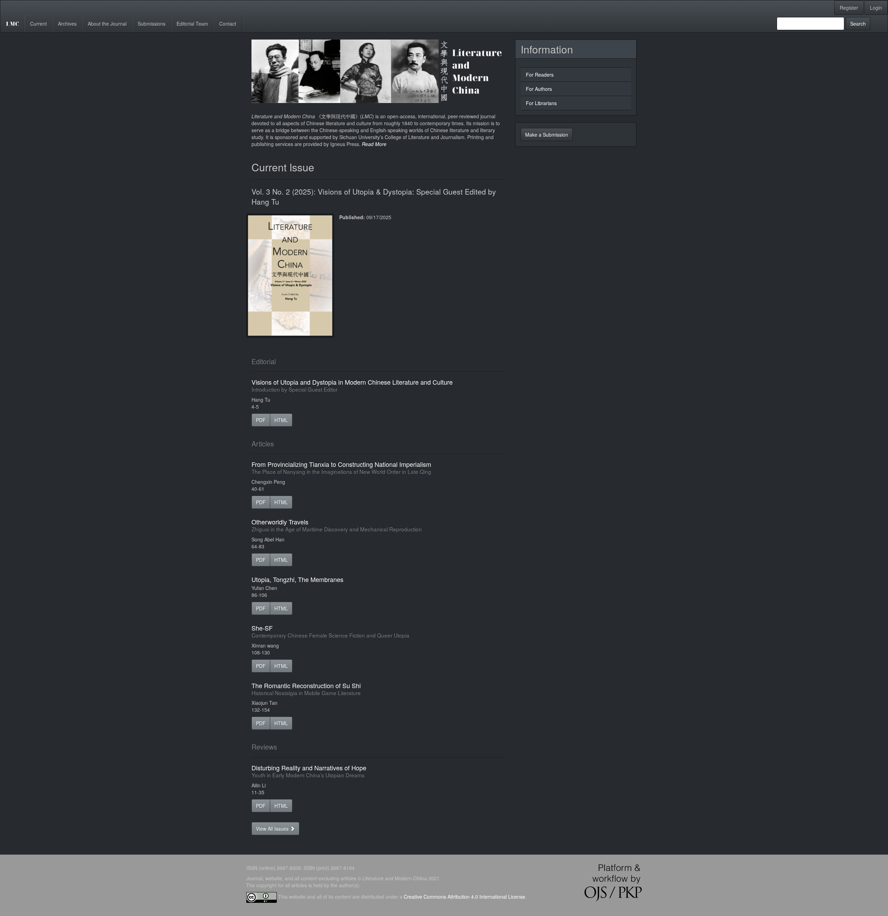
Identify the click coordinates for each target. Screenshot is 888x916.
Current (38, 23)
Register (849, 7)
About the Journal (107, 23)
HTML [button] (281, 420)
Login (876, 7)
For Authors (539, 88)
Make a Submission (546, 134)
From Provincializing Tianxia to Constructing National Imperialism (341, 467)
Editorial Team (192, 23)
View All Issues (273, 828)
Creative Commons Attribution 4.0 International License (464, 896)
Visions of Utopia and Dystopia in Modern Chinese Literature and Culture (352, 385)
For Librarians (541, 103)
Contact (227, 23)
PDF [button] (261, 420)
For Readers (540, 74)
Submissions (151, 23)
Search (858, 23)
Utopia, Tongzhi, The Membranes (297, 579)
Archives (67, 23)
